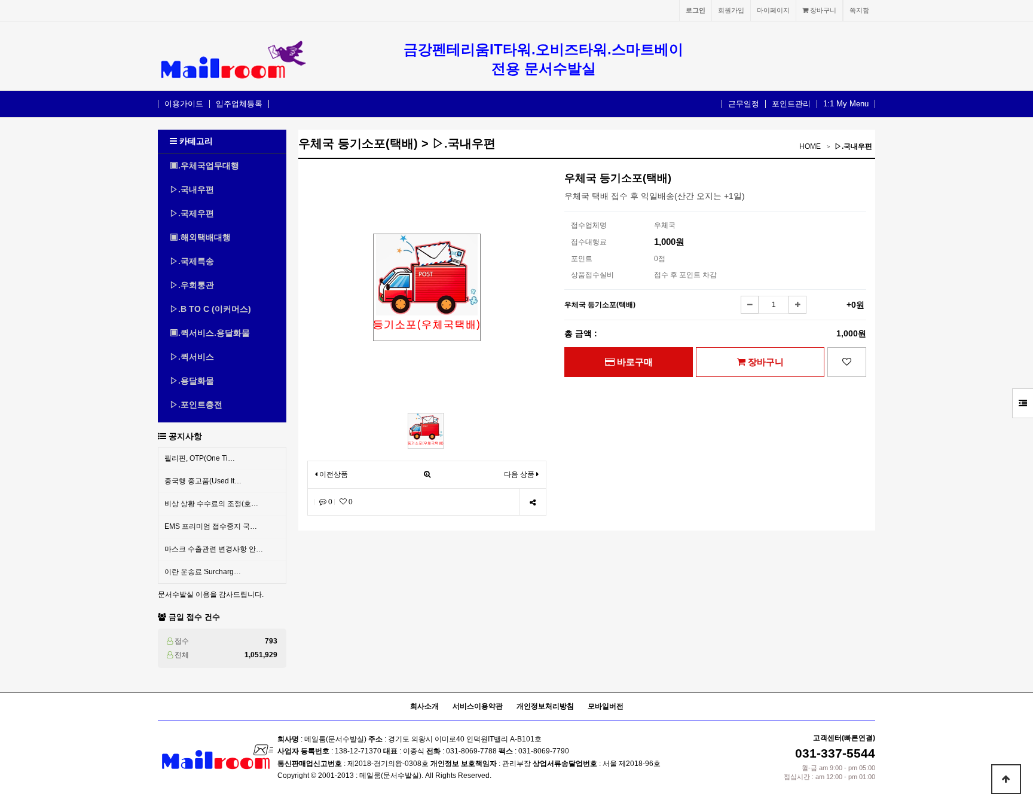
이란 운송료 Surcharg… (202, 572)
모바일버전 (606, 706)
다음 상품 (519, 474)
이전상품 (332, 474)
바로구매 (634, 362)
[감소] (750, 305)
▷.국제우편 (192, 213)
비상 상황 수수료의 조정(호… (211, 503)
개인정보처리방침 (545, 706)
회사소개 (424, 706)
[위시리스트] (846, 362)
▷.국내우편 (192, 189)
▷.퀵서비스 (192, 356)
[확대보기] (427, 474)
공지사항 (185, 436)
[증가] (797, 305)
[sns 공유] (532, 502)
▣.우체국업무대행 (204, 165)
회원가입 (731, 10)
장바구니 (822, 10)
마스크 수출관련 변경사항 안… (213, 549)
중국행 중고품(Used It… (203, 481)
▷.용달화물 (192, 380)
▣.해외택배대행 (200, 237)
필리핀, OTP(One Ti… (199, 458)
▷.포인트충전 (196, 404)
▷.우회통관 (192, 285)
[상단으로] (1006, 779)
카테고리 (195, 141)
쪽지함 (859, 10)
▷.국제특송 (192, 261)
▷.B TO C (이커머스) (210, 309)
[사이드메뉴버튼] (1022, 403)
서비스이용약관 (478, 706)
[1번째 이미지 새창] (426, 430)
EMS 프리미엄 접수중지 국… (210, 526)
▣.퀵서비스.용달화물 (210, 333)
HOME (810, 146)
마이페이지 (773, 10)
